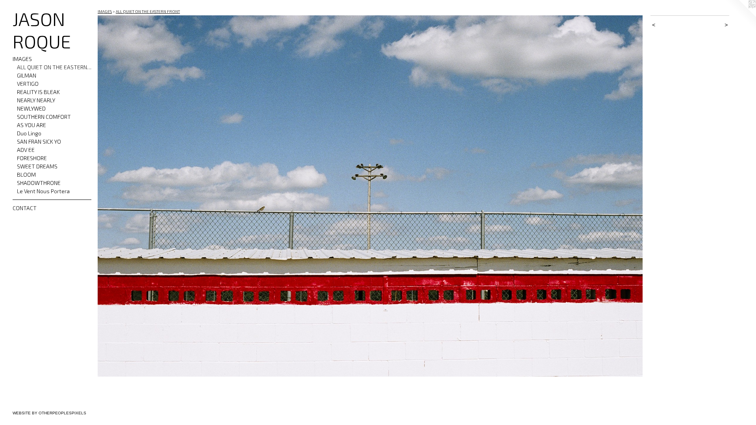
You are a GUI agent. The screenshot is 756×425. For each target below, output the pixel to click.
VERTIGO (28, 83)
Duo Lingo (29, 133)
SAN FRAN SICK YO (39, 141)
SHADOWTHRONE (39, 182)
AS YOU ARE (31, 125)
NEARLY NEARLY (36, 100)
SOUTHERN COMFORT (44, 116)
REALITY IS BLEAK (38, 92)
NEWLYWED (31, 108)
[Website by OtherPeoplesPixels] (740, 15)
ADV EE (26, 149)
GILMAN (26, 75)
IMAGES (22, 58)
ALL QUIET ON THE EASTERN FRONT (54, 67)
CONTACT (25, 208)
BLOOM (26, 174)
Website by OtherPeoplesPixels (49, 413)
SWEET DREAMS (37, 166)
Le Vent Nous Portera (43, 191)
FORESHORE (32, 158)
